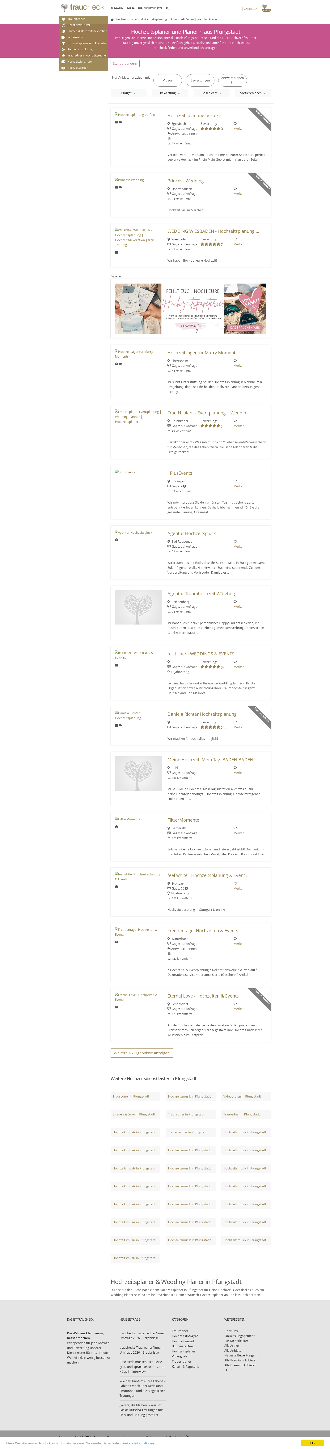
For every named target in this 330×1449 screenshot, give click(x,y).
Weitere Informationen (138, 1443)
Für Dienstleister (236, 1341)
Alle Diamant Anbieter (240, 1365)
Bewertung (168, 93)
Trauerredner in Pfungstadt (188, 1132)
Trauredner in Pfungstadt (131, 1096)
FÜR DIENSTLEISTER (150, 8)
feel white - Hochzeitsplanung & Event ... (208, 875)
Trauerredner (181, 1361)
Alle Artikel (231, 1345)
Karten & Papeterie (185, 1366)
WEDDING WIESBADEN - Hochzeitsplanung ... (213, 231)
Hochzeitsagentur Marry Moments (202, 353)
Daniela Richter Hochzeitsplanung (202, 714)
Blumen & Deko (183, 1346)
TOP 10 (229, 1370)
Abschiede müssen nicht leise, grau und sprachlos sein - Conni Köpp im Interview (142, 1367)
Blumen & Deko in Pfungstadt (134, 1114)
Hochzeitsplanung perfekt (193, 115)
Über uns (231, 1331)
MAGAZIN (117, 8)
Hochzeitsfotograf (185, 1336)
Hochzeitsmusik (183, 1341)
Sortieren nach (251, 93)
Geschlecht (209, 93)
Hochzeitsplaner (183, 1351)
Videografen (180, 1356)
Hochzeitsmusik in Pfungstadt (189, 1096)
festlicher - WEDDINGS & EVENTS (201, 654)
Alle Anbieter (233, 1350)
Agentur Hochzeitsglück (191, 533)
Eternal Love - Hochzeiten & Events (203, 996)
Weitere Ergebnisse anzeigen (142, 1053)
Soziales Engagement (239, 1336)
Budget (126, 93)
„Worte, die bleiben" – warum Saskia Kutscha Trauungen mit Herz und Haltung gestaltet (141, 1410)
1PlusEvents (179, 473)
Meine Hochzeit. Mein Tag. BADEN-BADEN (210, 760)
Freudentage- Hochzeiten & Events (202, 931)
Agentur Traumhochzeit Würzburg (202, 594)
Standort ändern (125, 63)
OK (312, 1442)
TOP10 (131, 8)
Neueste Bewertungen (240, 1355)
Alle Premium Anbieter (240, 1360)
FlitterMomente (183, 820)
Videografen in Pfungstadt (242, 1096)
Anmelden (251, 8)
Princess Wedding (185, 181)
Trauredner (180, 1331)
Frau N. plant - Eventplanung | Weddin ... (209, 413)
